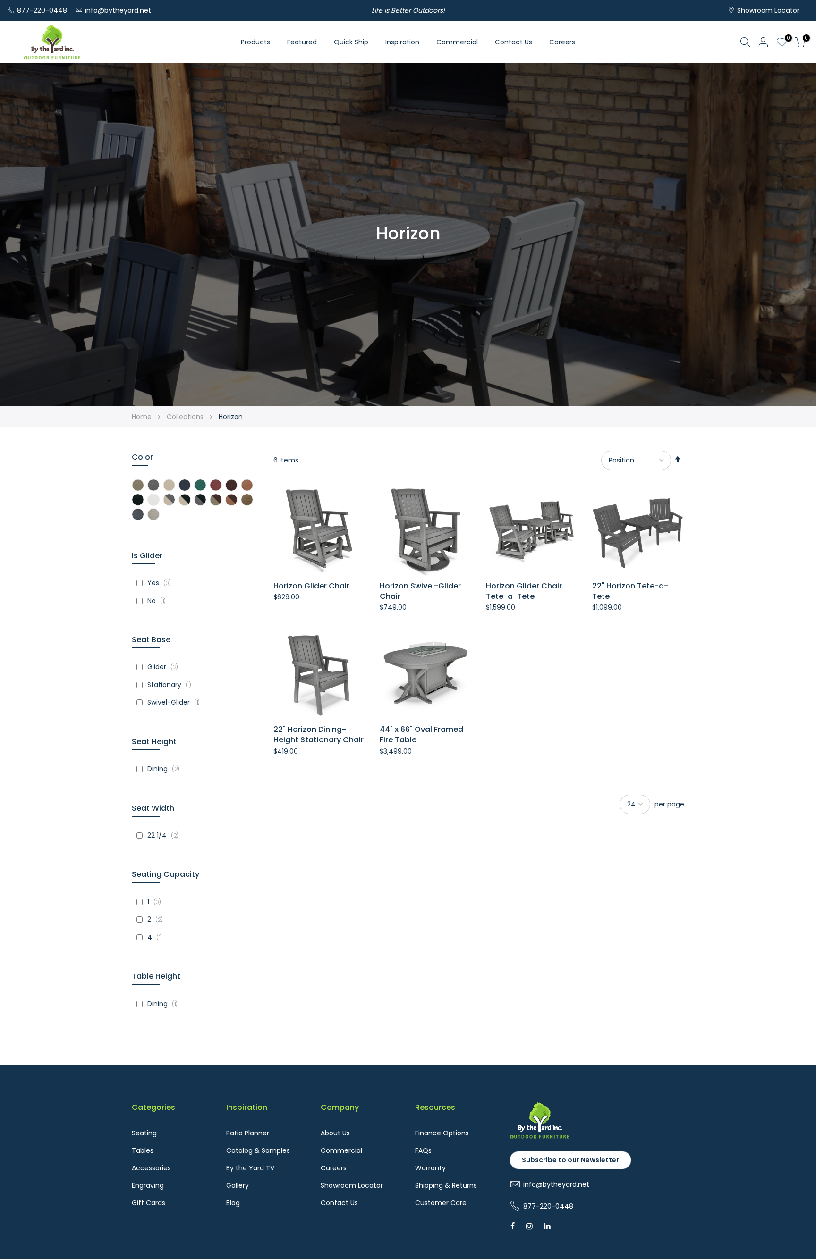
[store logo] (52, 42)
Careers (562, 42)
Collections (186, 416)
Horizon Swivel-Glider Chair (420, 591)
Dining (165, 768)
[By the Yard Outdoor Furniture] (540, 1136)
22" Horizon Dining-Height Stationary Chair (318, 734)
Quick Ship (351, 42)
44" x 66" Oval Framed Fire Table (421, 734)
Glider (165, 666)
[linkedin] (547, 1226)
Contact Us (513, 42)
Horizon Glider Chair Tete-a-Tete (524, 591)
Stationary (171, 684)
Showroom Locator (768, 10)
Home (142, 416)
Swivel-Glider (175, 702)
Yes (161, 583)
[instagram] (529, 1226)
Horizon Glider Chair (311, 586)
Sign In (763, 42)
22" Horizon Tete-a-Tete (630, 591)
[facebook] (513, 1226)
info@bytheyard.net (118, 10)
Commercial (457, 42)
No (158, 600)
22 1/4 (165, 835)
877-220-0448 (42, 10)
